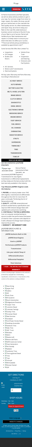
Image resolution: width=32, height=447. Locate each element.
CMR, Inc (23, 426)
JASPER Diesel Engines (16, 238)
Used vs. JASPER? (16, 241)
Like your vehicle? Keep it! (16, 252)
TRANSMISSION (16, 153)
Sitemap (24, 431)
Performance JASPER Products (16, 245)
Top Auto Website (16, 428)
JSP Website (28, 426)
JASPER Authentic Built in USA (16, 234)
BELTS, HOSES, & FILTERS (16, 92)
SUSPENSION (16, 142)
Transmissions (16, 249)
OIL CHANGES (16, 128)
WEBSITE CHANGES (16, 422)
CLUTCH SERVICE (16, 99)
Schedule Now (16, 9)
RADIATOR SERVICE (16, 135)
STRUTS (16, 139)
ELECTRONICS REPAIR (16, 110)
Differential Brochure (16, 256)
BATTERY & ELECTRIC (16, 88)
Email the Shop (18, 386)
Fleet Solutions (16, 263)
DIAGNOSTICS (16, 102)
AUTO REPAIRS (16, 84)
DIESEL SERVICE (16, 106)
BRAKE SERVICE (16, 95)
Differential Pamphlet (16, 259)
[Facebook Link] (27, 9)
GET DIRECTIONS (16, 374)
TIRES (16, 149)
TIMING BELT (16, 146)
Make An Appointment (16, 406)
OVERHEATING (16, 131)
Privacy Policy (17, 431)
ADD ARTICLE (14, 433)
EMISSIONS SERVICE (16, 113)
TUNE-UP (16, 157)
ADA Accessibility (9, 431)
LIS (20, 433)
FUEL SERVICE (16, 124)
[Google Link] (30, 9)
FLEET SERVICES (16, 121)
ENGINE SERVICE (16, 117)
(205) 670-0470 (18, 383)
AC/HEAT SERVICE (16, 81)
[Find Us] (25, 9)
